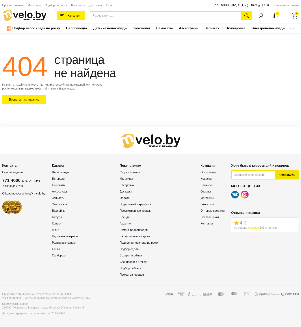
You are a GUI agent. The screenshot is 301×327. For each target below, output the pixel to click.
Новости (206, 178)
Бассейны (58, 210)
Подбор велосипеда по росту (35, 28)
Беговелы (142, 28)
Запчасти (212, 28)
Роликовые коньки (64, 242)
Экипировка (235, 28)
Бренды (125, 217)
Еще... (110, 5)
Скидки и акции (130, 172)
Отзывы (206, 191)
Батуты (57, 217)
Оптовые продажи (213, 210)
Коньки (56, 223)
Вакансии (207, 185)
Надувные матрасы (65, 236)
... (292, 26)
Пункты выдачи (12, 172)
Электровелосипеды (268, 28)
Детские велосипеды (110, 28)
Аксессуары (189, 28)
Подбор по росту (56, 5)
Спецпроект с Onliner (133, 261)
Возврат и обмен (131, 255)
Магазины (34, 5)
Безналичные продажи (135, 236)
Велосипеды (76, 28)
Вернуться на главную (24, 99)
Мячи (55, 230)
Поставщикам (210, 217)
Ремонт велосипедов (134, 230)
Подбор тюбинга (130, 268)
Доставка (95, 5)
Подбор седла (129, 249)
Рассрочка (78, 5)
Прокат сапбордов (132, 274)
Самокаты (164, 28)
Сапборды (58, 255)
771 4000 (221, 5)
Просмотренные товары (135, 210)
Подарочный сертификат (136, 204)
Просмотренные (12, 5)
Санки (56, 249)
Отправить (287, 175)
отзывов (253, 227)
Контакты (207, 223)
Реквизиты (207, 204)
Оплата (125, 198)
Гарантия (126, 223)
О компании (208, 172)
